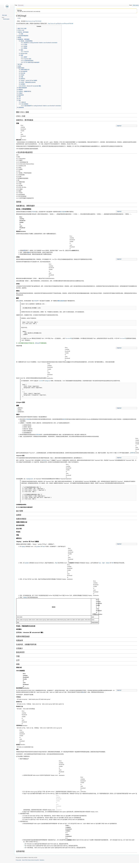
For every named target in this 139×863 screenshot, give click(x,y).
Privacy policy (18, 860)
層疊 (24, 250)
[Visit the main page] (7, 6)
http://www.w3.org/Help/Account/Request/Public (60, 23)
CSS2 (19, 18)
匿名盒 (37, 343)
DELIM (44, 460)
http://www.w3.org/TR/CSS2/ (33, 21)
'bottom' (108, 562)
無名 (83, 692)
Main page (4, 15)
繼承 (29, 252)
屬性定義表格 (61, 300)
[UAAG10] (132, 452)
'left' (113, 562)
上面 (19, 300)
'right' (103, 562)
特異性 (37, 434)
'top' (100, 562)
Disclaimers (42, 860)
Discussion (20, 5)
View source (136, 5)
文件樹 (32, 211)
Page (16, 5)
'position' (38, 546)
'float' (43, 546)
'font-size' (67, 338)
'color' (40, 380)
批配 (64, 419)
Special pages (6, 19)
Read (130, 5)
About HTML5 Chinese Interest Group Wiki (30, 860)
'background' (47, 380)
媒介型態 (62, 211)
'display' (23, 546)
